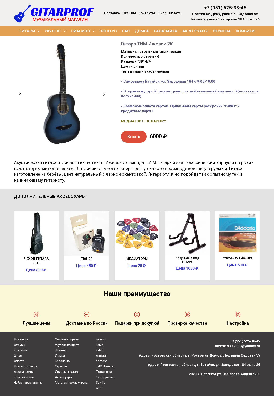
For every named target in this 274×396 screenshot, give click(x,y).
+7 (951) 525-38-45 (225, 7)
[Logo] (54, 13)
